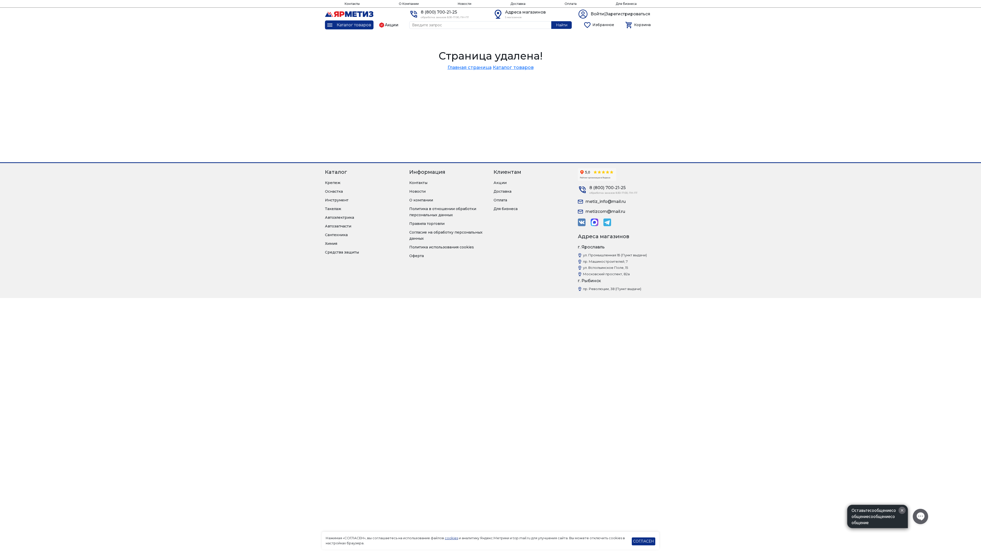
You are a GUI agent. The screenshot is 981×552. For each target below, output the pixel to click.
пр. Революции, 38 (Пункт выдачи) (612, 289)
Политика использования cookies (441, 247)
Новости (464, 4)
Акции (500, 182)
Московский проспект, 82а (606, 274)
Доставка (517, 4)
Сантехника (336, 235)
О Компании (409, 4)
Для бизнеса (626, 4)
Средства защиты (342, 252)
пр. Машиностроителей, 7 (605, 261)
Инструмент (336, 200)
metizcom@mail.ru (605, 211)
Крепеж (333, 182)
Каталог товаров (513, 67)
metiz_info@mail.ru (606, 201)
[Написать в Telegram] (607, 222)
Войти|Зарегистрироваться (620, 14)
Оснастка (334, 191)
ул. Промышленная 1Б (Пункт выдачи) (615, 255)
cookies (451, 538)
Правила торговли (427, 223)
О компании (421, 200)
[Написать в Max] (594, 222)
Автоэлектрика (339, 217)
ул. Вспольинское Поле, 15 (605, 268)
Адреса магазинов (525, 12)
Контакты (352, 4)
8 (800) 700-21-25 (439, 12)
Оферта (416, 256)
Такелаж (333, 208)
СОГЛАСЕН (643, 541)
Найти (561, 25)
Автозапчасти (338, 226)
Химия (331, 243)
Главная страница (470, 67)
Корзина (642, 24)
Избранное (603, 24)
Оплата (571, 4)
